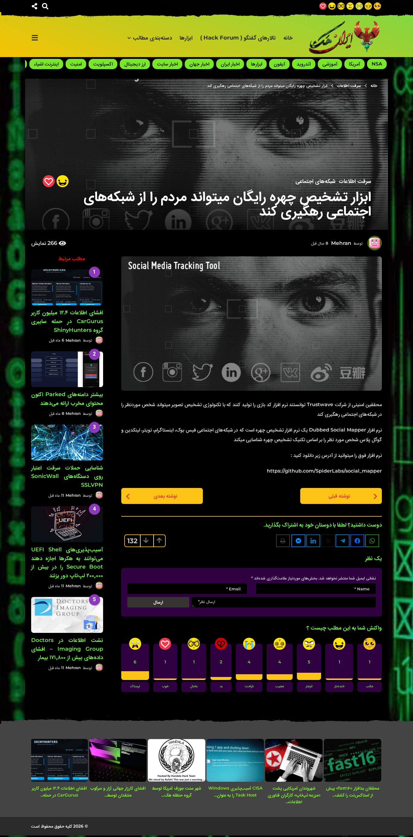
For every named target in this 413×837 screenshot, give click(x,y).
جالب (369, 686)
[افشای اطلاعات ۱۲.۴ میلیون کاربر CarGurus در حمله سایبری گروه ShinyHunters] (67, 287)
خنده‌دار (339, 686)
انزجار (309, 686)
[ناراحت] (359, 6)
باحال (193, 686)
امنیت (76, 64)
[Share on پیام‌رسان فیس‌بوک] (298, 540)
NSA (377, 64)
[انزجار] (350, 6)
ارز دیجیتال (134, 64)
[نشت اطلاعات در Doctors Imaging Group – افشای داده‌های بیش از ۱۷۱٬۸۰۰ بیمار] (67, 615)
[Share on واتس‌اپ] (372, 540)
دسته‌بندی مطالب (152, 37)
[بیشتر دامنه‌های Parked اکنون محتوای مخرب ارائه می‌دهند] (67, 369)
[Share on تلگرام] (343, 540)
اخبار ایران (230, 64)
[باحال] (341, 6)
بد (221, 686)
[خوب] (323, 6)
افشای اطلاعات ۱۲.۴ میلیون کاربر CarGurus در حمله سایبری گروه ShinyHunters (67, 321)
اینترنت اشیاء (46, 64)
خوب (165, 686)
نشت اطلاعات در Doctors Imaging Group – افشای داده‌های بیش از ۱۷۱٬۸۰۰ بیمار (67, 649)
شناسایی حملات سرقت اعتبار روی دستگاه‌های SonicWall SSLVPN (67, 476)
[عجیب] (368, 6)
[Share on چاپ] (283, 540)
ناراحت (249, 686)
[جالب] (377, 6)
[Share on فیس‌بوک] (357, 540)
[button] (45, 6)
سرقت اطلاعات (355, 181)
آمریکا (354, 64)
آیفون (279, 64)
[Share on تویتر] (328, 540)
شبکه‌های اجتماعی (315, 181)
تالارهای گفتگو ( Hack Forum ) (238, 37)
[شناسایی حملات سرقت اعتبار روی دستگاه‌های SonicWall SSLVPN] (67, 442)
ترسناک (135, 686)
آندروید (304, 64)
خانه (288, 37)
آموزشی (329, 64)
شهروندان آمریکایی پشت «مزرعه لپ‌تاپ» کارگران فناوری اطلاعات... (294, 794)
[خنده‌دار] (332, 6)
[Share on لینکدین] (313, 540)
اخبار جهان (199, 64)
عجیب (279, 686)
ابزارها (186, 37)
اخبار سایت (167, 64)
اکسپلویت (103, 64)
